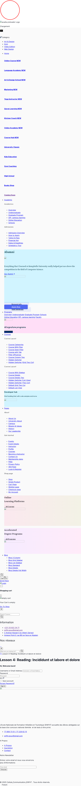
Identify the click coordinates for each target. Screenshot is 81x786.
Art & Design (9, 41)
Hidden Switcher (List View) (19, 380)
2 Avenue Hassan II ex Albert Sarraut (19, 633)
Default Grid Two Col (16, 385)
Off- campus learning (16, 218)
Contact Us (13, 457)
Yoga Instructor (13, 99)
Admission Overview (16, 233)
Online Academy (13, 128)
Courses (7, 334)
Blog (6, 555)
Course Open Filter (15, 350)
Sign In (3, 686)
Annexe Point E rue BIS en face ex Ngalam (21, 635)
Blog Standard (14, 565)
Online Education (15, 220)
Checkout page (14, 489)
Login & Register (15, 469)
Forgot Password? (7, 683)
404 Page (12, 467)
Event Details (13, 444)
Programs (8, 312)
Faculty (38, 317)
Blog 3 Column (14, 558)
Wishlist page (13, 487)
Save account (8, 681)
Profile (11, 449)
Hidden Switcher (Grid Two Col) (21, 362)
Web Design (9, 49)
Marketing (10, 89)
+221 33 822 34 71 (11, 628)
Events (11, 441)
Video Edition (9, 47)
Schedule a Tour (14, 245)
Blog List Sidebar (15, 563)
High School (9, 176)
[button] (40, 784)
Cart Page (12, 484)
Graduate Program (15, 215)
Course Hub (11, 137)
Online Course (12, 61)
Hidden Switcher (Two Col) (19, 383)
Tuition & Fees (14, 238)
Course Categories (15, 345)
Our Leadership (14, 431)
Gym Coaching (10, 166)
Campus (11, 423)
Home (6, 53)
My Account (13, 492)
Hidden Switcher (15, 360)
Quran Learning (13, 109)
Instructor (12, 446)
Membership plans (15, 459)
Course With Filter (15, 347)
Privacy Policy (14, 464)
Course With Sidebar (16, 372)
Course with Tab (15, 352)
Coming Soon (9, 195)
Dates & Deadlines (15, 243)
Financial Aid (13, 240)
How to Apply (14, 235)
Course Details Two (16, 378)
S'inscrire (3, 769)
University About (15, 421)
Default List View (15, 388)
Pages (6, 408)
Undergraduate (14, 212)
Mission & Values (15, 426)
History (11, 429)
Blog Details (13, 568)
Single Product (14, 482)
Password (4, 673)
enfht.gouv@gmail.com (13, 630)
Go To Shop (4, 607)
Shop (10, 479)
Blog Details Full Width (17, 570)
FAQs (10, 462)
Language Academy (15, 70)
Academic (8, 200)
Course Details (14, 375)
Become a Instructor (16, 454)
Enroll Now (4, 581)
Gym (6, 44)
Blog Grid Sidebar (15, 560)
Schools (11, 223)
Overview (12, 210)
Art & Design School (15, 80)
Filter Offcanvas (14, 355)
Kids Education (10, 157)
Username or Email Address (11, 671)
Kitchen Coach (12, 118)
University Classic (11, 147)
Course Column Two (16, 357)
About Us (12, 418)
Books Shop (9, 185)
